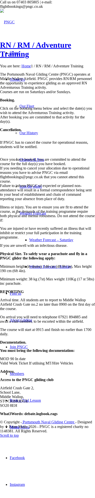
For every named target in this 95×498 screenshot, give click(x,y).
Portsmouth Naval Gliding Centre (48, 422)
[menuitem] (57, 240)
